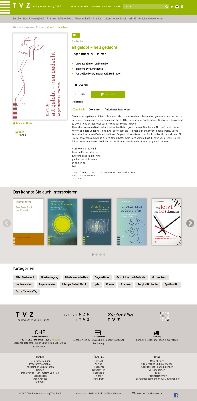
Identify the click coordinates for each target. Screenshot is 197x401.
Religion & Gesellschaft (151, 18)
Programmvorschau (40, 364)
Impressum (81, 393)
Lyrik (96, 284)
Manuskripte (157, 361)
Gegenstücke (102, 277)
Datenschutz (96, 393)
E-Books (40, 381)
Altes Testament (25, 277)
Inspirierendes (47, 284)
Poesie (110, 284)
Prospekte (83, 6)
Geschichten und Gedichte (131, 277)
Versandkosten (157, 370)
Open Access (40, 379)
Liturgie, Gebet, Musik (74, 284)
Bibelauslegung (49, 277)
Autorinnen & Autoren (101, 6)
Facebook (98, 373)
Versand (55, 339)
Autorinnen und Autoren (40, 367)
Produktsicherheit (157, 376)
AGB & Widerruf (114, 393)
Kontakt (117, 6)
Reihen (40, 370)
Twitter (98, 376)
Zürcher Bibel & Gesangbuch (28, 18)
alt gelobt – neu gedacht (57, 27)
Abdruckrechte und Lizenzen (157, 367)
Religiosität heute (148, 284)
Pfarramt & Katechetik (60, 18)
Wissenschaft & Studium (88, 18)
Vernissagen (40, 376)
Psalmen (126, 284)
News (73, 6)
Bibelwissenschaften (76, 277)
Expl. (83, 94)
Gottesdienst (159, 277)
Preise (157, 373)
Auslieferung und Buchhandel (157, 364)
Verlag (98, 364)
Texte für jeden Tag (26, 291)
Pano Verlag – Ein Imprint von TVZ (40, 373)
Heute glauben (24, 284)
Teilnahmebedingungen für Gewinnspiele (157, 379)
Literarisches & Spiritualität (120, 18)
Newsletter (98, 370)
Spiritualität (171, 284)
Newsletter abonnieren (149, 393)
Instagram (98, 379)
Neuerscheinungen (40, 361)
